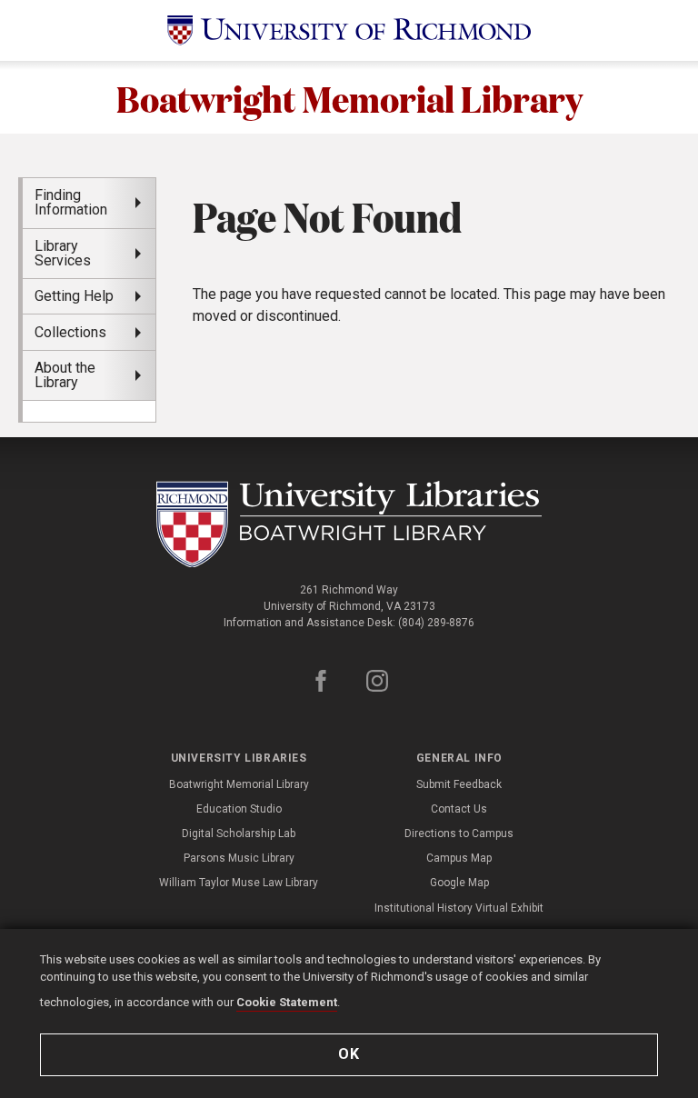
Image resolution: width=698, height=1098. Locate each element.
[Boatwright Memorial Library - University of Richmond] (349, 524)
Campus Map (459, 858)
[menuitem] (89, 411)
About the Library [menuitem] (65, 375)
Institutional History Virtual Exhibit (458, 908)
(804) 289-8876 (436, 622)
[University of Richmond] (349, 30)
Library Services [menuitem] (63, 253)
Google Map (459, 882)
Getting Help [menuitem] (74, 295)
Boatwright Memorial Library (349, 97)
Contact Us (459, 809)
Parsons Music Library (239, 858)
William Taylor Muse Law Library (238, 882)
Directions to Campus (459, 833)
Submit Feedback (459, 784)
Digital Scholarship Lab (238, 833)
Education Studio (239, 809)
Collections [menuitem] (70, 332)
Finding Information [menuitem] (71, 202)
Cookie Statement (286, 1002)
